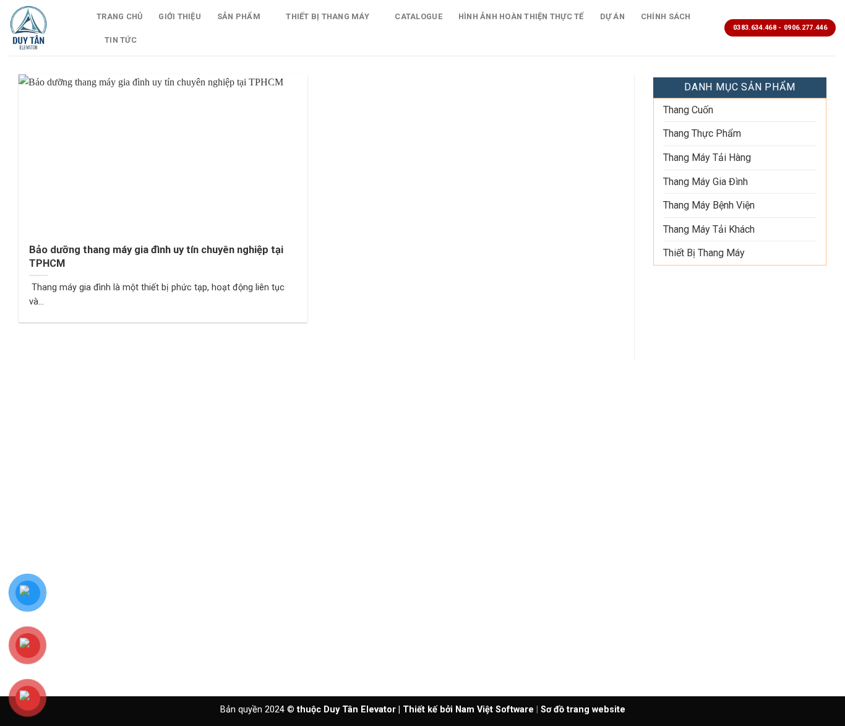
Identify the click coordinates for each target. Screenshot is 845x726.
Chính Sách (666, 16)
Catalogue (418, 16)
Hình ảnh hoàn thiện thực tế (521, 16)
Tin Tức (121, 40)
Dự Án (612, 16)
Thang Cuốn (688, 110)
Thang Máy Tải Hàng (707, 157)
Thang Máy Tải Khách (709, 229)
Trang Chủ (119, 16)
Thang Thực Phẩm (702, 133)
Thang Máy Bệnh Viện (709, 205)
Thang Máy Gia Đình (705, 182)
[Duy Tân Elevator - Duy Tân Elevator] (43, 28)
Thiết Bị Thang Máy (327, 16)
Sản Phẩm (238, 16)
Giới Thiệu (179, 16)
